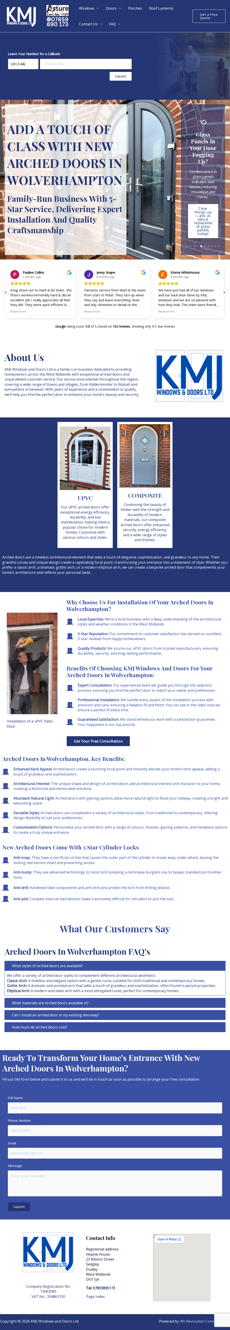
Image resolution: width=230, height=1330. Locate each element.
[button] (209, 16)
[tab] (115, 978)
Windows (86, 8)
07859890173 (104, 1288)
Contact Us (88, 24)
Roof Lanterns (161, 8)
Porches (135, 8)
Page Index (95, 1296)
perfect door (52, 394)
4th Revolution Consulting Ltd (205, 1321)
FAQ (112, 24)
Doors (111, 8)
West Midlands (58, 374)
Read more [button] (18, 311)
